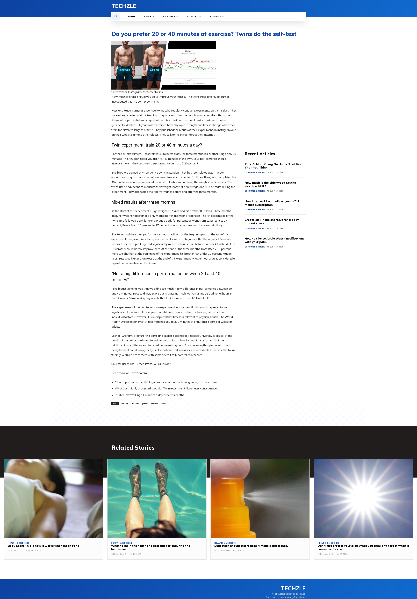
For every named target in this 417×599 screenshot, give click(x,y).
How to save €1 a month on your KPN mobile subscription (272, 203)
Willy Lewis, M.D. (16, 550)
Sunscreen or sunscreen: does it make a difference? (251, 546)
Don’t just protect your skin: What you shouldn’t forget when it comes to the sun (363, 547)
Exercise (124, 403)
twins (163, 403)
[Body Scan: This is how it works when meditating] (53, 498)
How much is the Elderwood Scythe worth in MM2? (270, 184)
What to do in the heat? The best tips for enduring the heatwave (150, 547)
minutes (135, 403)
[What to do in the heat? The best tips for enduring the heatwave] (157, 498)
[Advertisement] (275, 89)
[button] (116, 16)
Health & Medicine (18, 543)
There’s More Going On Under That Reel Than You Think (273, 165)
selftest (154, 403)
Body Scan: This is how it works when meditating (43, 546)
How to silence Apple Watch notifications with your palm (274, 240)
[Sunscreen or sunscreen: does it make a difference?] (260, 498)
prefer (145, 403)
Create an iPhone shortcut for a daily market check (272, 221)
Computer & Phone (255, 172)
